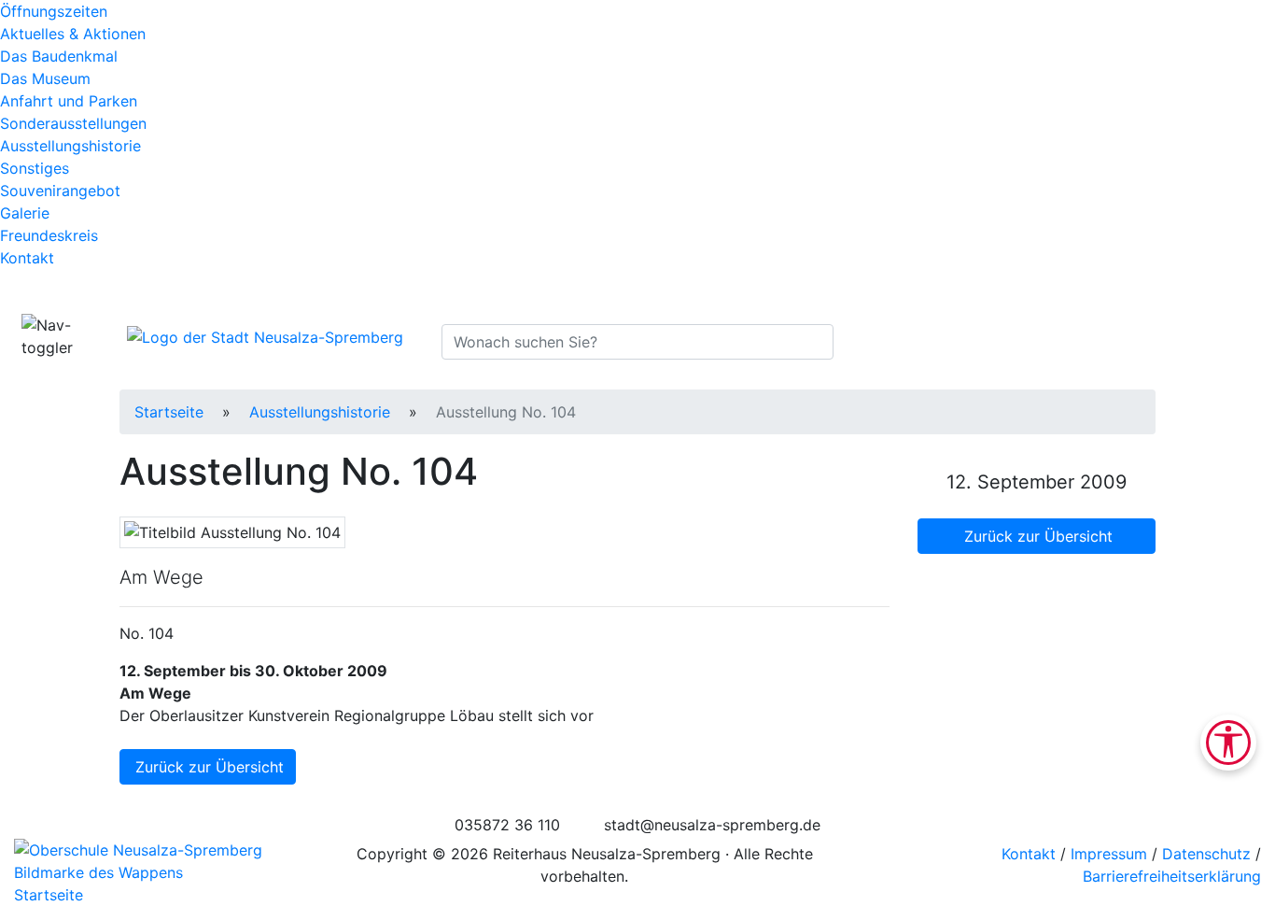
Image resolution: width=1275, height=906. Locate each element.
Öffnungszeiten (53, 11)
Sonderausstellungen (73, 123)
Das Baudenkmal (59, 56)
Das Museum (45, 78)
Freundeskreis (49, 235)
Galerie (24, 213)
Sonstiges (34, 168)
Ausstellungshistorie (70, 145)
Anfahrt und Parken (68, 101)
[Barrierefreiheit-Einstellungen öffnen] (1228, 743)
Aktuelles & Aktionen (73, 33)
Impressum (1109, 853)
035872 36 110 (507, 824)
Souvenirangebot (60, 190)
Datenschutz (1206, 853)
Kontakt (27, 257)
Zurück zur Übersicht (209, 766)
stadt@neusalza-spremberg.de (712, 824)
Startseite (168, 412)
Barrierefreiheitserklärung (1172, 876)
